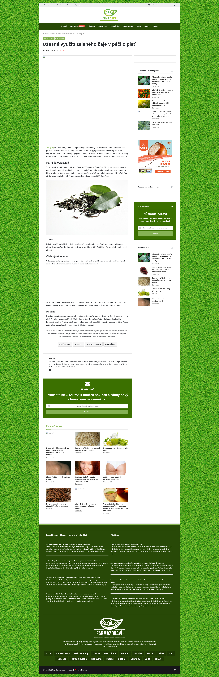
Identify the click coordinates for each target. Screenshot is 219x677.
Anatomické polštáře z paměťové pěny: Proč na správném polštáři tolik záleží (73, 561)
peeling (79, 344)
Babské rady (102, 26)
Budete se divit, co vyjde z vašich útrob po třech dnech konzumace (162, 269)
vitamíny (135, 659)
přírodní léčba (79, 659)
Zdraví (92, 26)
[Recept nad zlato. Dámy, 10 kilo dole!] (115, 439)
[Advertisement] (87, 129)
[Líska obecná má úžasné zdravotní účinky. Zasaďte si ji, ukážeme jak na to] (144, 115)
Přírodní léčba (115, 26)
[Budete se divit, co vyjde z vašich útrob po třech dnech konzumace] (144, 270)
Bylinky (78, 26)
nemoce (61, 659)
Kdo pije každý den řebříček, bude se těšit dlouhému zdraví (160, 103)
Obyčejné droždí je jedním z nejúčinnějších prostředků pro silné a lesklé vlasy (86, 479)
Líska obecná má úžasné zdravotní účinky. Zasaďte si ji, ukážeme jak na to (162, 114)
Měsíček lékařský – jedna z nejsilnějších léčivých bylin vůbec (85, 506)
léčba (161, 653)
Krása (139, 26)
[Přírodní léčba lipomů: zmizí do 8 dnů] (58, 468)
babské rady (81, 653)
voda (147, 659)
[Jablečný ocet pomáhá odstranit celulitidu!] (115, 468)
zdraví (158, 659)
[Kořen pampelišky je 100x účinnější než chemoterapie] (58, 495)
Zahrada (155, 26)
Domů (64, 26)
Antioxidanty (63, 653)
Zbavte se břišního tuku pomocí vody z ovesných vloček (161, 280)
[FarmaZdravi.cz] (109, 15)
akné (48, 653)
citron (96, 653)
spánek (122, 659)
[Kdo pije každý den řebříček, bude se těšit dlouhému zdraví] (144, 104)
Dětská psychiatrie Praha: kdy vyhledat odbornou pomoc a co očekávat (71, 594)
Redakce (70, 5)
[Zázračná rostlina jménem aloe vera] (144, 125)
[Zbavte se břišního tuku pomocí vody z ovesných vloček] (87, 439)
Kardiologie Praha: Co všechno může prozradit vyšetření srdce (68, 544)
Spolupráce (79, 5)
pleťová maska (94, 344)
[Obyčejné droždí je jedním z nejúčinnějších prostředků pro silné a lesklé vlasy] (87, 468)
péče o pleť (65, 344)
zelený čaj (110, 344)
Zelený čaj (50, 148)
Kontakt (87, 5)
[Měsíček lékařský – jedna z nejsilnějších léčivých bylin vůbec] (87, 495)
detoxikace (110, 653)
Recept (109, 659)
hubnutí (125, 653)
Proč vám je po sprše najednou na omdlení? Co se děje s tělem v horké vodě (73, 577)
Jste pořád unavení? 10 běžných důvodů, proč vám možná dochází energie (137, 563)
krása (150, 653)
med (171, 653)
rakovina (96, 659)
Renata (46, 50)
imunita (138, 653)
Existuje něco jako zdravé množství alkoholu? (127, 544)
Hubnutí (146, 26)
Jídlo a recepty (128, 26)
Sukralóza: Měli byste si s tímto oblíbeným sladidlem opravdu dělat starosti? (138, 599)
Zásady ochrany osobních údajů (54, 5)
